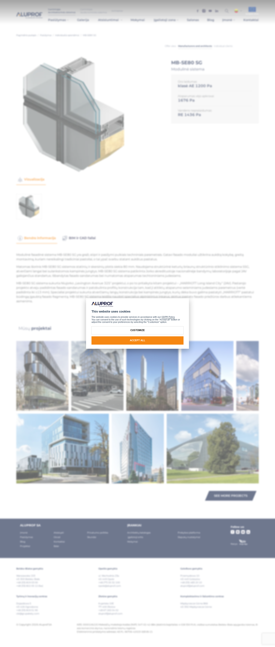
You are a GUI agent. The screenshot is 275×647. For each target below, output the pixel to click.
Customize (137, 330)
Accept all (137, 340)
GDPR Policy (168, 317)
